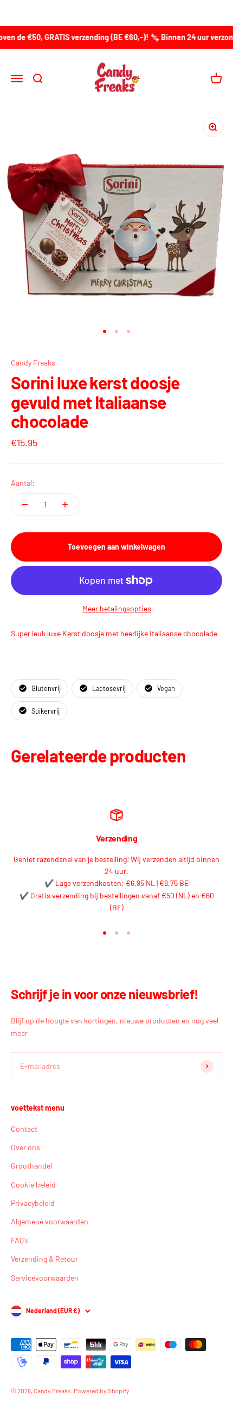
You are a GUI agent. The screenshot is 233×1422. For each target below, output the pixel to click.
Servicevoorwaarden (45, 1277)
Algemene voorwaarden (49, 1221)
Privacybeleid (33, 1203)
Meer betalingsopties (116, 608)
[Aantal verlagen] (24, 505)
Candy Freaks (33, 362)
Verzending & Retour (44, 1258)
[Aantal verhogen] (65, 505)
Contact (24, 1128)
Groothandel (31, 1165)
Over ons (25, 1147)
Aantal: (23, 482)
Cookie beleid (33, 1184)
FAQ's (20, 1240)
